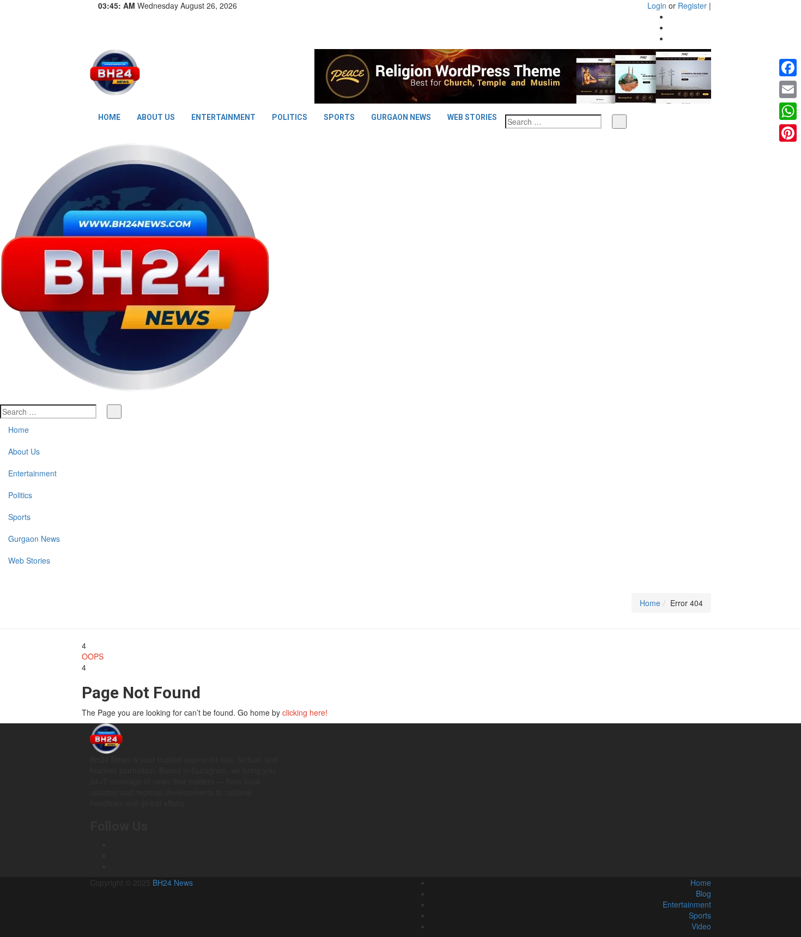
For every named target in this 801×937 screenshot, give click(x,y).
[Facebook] (672, 16)
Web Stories (472, 117)
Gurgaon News (401, 117)
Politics (289, 117)
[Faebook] (115, 844)
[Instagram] (672, 27)
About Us (156, 117)
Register (692, 5)
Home (109, 117)
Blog (703, 893)
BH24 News (173, 882)
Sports (339, 117)
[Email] (788, 89)
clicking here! (304, 712)
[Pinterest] (788, 133)
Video (701, 926)
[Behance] (115, 855)
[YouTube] (672, 38)
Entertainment (223, 117)
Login (656, 5)
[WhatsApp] (788, 111)
